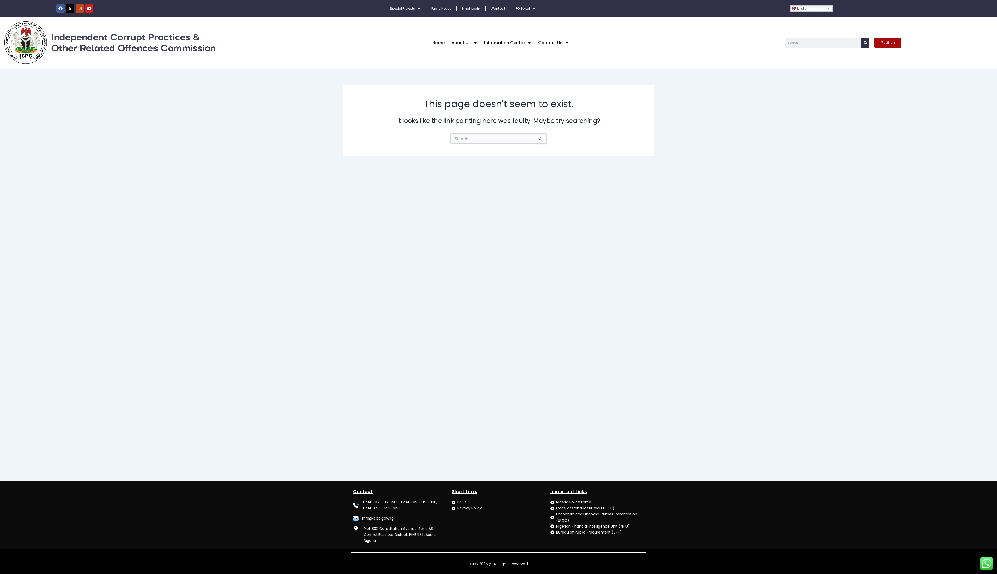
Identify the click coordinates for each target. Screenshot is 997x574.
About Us (461, 43)
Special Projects (402, 8)
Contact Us (550, 43)
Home (438, 43)
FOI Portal (523, 8)
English (802, 8)
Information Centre (504, 43)
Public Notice (441, 8)
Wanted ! (498, 8)
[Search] (865, 43)
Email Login (471, 8)
